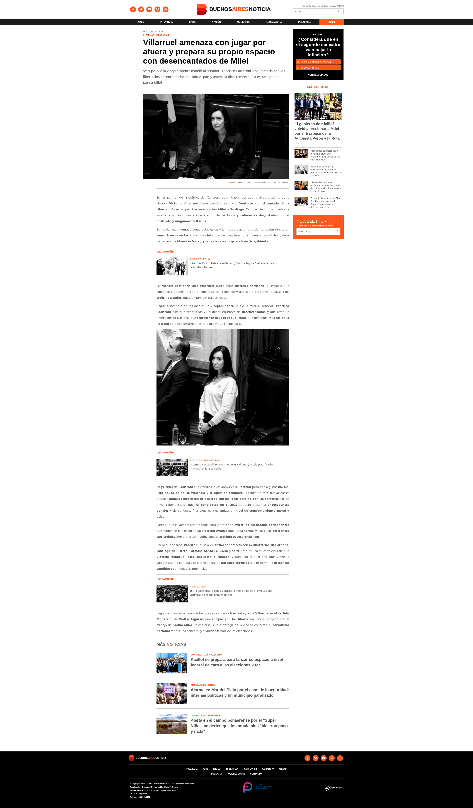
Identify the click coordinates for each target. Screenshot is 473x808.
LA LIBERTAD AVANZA (244, 183)
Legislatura (274, 22)
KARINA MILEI (261, 183)
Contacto (256, 774)
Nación (216, 22)
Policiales (304, 22)
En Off (332, 22)
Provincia (166, 22)
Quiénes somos (236, 774)
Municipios (243, 22)
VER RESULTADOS (318, 75)
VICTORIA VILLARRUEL (278, 183)
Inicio (140, 22)
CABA (192, 22)
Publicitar (217, 774)
